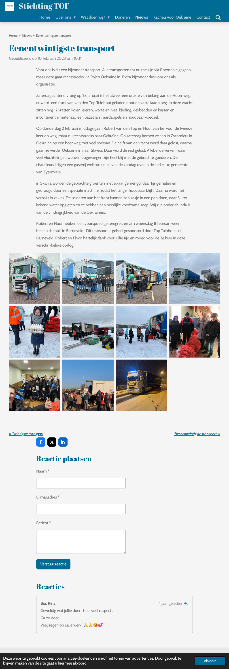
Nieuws (27, 36)
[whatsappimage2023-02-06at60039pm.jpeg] (194, 278)
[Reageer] (186, 603)
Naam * (42, 471)
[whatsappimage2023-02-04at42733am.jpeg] (141, 385)
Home (13, 36)
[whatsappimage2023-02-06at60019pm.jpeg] (34, 385)
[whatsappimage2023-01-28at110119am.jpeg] (87, 278)
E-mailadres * (47, 497)
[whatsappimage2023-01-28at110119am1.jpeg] (34, 278)
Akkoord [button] (210, 660)
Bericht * (43, 522)
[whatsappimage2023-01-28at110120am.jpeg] (141, 278)
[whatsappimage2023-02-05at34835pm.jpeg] (34, 331)
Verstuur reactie (53, 564)
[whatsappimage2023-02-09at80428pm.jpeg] (194, 331)
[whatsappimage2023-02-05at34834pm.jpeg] (141, 331)
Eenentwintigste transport (53, 36)
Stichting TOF (44, 5)
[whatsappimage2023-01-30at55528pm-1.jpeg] (87, 385)
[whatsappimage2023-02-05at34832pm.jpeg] (87, 331)
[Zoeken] (218, 17)
